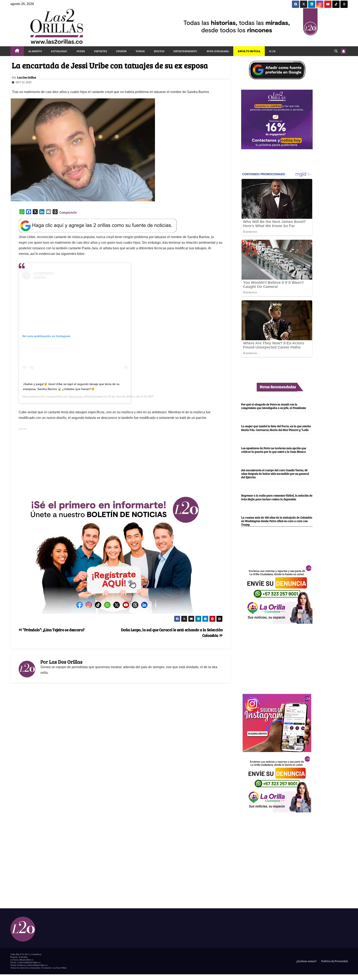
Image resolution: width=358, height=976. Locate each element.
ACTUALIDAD (59, 51)
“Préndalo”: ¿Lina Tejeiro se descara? (53, 629)
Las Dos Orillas (26, 77)
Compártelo (68, 212)
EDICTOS (159, 51)
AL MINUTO (35, 51)
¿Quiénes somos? (306, 961)
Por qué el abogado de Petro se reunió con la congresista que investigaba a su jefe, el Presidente (273, 406)
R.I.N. (272, 51)
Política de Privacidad (334, 961)
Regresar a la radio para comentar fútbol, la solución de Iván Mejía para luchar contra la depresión (276, 497)
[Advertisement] (121, 460)
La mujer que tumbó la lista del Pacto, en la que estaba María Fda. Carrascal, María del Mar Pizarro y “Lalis (276, 428)
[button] (336, 51)
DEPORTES (100, 51)
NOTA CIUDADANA (217, 51)
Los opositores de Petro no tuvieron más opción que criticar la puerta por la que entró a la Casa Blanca (273, 450)
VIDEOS (140, 51)
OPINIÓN (121, 51)
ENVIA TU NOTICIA (249, 51)
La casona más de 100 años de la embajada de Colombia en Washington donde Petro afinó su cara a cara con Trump (276, 521)
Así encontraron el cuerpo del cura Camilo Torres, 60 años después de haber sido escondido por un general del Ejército (275, 473)
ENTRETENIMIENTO (185, 51)
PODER (80, 51)
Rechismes (76, 396)
